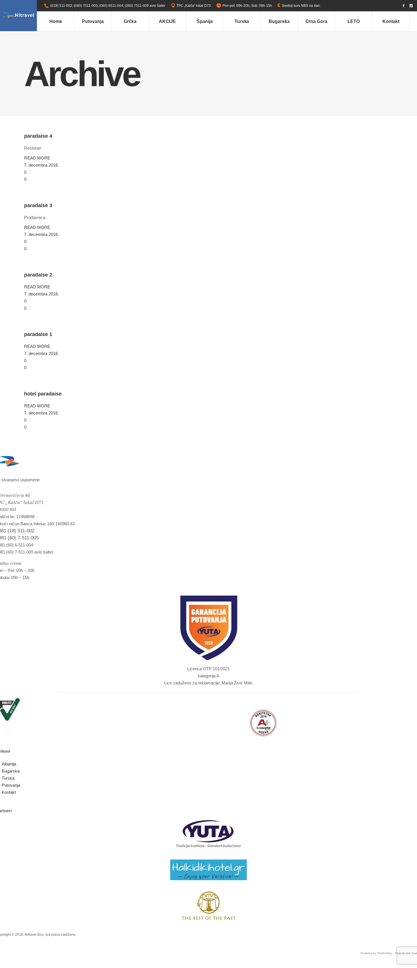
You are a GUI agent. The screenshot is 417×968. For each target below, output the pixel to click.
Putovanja (11, 785)
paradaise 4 (38, 136)
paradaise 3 (38, 205)
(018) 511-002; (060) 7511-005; (74, 6)
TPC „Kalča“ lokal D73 (193, 6)
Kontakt (9, 792)
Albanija (9, 763)
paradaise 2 (38, 275)
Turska (8, 778)
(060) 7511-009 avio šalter (145, 6)
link (324, 6)
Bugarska (11, 771)
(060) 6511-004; (111, 6)
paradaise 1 (38, 334)
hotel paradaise (43, 394)
